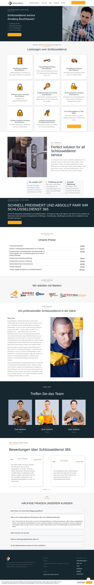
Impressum (80, 574)
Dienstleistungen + (35, 3)
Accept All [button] (89, 582)
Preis (50, 3)
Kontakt (63, 3)
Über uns (44, 3)
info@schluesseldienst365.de (51, 574)
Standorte (56, 3)
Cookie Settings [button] (81, 582)
